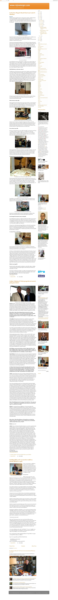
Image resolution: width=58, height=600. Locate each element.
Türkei (39, 102)
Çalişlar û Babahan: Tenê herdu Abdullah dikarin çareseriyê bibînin (20, 454)
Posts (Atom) (15, 548)
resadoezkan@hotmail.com (14, 452)
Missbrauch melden (41, 109)
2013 (40, 16)
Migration (39, 85)
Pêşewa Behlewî (40, 92)
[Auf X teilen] (20, 276)
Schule (39, 98)
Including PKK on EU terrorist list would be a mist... (43, 33)
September (41, 24)
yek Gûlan (39, 107)
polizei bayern (40, 93)
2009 (40, 39)
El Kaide (39, 56)
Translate (44, 209)
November (41, 21)
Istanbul (39, 67)
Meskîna (39, 83)
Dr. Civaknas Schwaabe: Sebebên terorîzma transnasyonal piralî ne (22, 586)
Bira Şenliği (39, 47)
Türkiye (39, 103)
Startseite (23, 546)
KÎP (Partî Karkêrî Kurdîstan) (42, 71)
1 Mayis (39, 45)
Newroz (39, 90)
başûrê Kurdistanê (40, 46)
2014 (40, 14)
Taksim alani (40, 101)
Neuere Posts (11, 546)
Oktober (41, 23)
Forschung (39, 59)
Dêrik (39, 52)
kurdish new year (40, 76)
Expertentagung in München (42, 58)
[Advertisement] (42, 188)
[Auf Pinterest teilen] (22, 276)
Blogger (46, 592)
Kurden (39, 73)
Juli (40, 36)
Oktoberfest (40, 91)
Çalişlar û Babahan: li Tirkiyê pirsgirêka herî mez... (44, 31)
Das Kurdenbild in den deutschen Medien (19, 582)
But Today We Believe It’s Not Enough (42, 49)
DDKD (39, 51)
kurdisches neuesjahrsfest (41, 75)
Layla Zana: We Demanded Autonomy (42, 81)
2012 (40, 17)
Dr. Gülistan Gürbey (41, 54)
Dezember (41, 20)
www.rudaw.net (12, 275)
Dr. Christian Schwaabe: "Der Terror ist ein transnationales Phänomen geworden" (24, 578)
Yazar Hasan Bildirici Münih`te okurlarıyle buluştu (42, 105)
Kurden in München (41, 74)
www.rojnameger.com (20, 5)
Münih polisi (40, 88)
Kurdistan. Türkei (40, 79)
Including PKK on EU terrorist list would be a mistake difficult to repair (21, 460)
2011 (40, 19)
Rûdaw (39, 96)
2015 (40, 13)
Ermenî (39, 57)
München (39, 86)
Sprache (39, 100)
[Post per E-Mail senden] (17, 276)
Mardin (39, 82)
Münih (39, 87)
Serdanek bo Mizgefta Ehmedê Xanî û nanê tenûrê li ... (43, 28)
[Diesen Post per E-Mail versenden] (19, 276)
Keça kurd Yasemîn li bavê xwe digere (42, 70)
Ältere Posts (34, 546)
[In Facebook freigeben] (21, 276)
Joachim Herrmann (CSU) (42, 68)
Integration (39, 63)
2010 (40, 37)
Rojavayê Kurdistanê (41, 95)
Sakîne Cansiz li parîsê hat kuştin (43, 97)
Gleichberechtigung (41, 62)
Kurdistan (39, 78)
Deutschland (40, 53)
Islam (39, 64)
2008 (40, 40)
